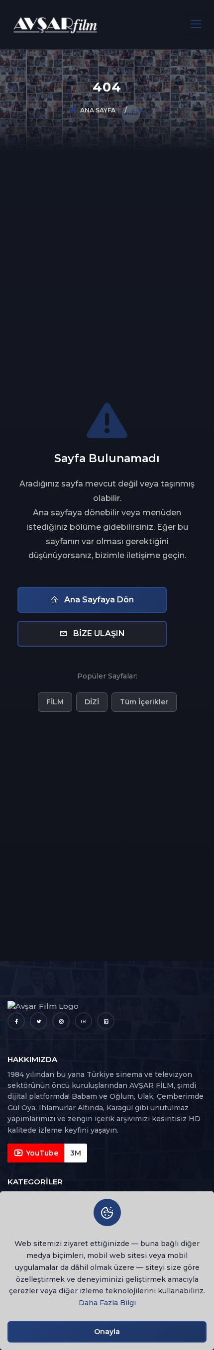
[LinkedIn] (105, 1021)
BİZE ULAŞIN (98, 633)
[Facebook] (16, 1021)
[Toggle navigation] (194, 24)
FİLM (55, 701)
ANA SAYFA (97, 110)
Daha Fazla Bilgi (107, 1302)
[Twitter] (38, 1021)
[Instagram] (61, 1021)
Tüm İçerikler (144, 701)
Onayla (107, 1331)
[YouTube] (83, 1021)
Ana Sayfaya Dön (98, 599)
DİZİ (92, 701)
